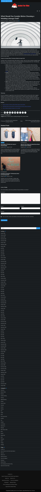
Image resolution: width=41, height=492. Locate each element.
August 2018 (3, 385)
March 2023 (3, 295)
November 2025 (3, 240)
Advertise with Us (4, 456)
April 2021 (2, 336)
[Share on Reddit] (18, 113)
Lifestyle (2, 422)
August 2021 (3, 329)
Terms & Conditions (4, 458)
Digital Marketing (3, 399)
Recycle (2, 433)
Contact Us (3, 449)
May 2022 (2, 312)
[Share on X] (7, 113)
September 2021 (3, 327)
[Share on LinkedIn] (10, 113)
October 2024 (3, 265)
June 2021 (2, 332)
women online (25, 116)
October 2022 (3, 304)
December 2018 (3, 383)
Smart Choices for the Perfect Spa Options (8, 451)
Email (22, 206)
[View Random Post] (37, 11)
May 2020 (2, 357)
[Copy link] (25, 113)
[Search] (39, 11)
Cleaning (2, 397)
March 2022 (3, 315)
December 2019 (3, 366)
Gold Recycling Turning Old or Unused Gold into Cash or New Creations (17, 106)
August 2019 (3, 374)
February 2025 (3, 257)
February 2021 (3, 340)
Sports (2, 440)
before (5, 116)
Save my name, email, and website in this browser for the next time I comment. (18, 216)
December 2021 (3, 321)
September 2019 (3, 372)
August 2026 (3, 233)
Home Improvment (4, 416)
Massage (2, 427)
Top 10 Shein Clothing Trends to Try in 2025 (11, 108)
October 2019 (3, 370)
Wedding (2, 444)
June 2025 (2, 250)
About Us (2, 452)
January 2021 (3, 342)
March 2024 (3, 276)
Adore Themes (32, 490)
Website (2, 211)
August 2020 (3, 351)
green (6, 71)
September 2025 (3, 244)
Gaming (2, 408)
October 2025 (3, 242)
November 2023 (3, 280)
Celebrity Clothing (4, 395)
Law (1, 420)
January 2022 (3, 319)
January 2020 (3, 364)
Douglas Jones (15, 20)
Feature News (3, 403)
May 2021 (2, 334)
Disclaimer (2, 460)
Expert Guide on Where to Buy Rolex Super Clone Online (14, 104)
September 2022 (3, 306)
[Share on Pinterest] (15, 113)
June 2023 (2, 289)
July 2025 (2, 248)
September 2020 (3, 349)
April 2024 (2, 274)
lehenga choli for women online (30, 53)
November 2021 (3, 323)
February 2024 (3, 278)
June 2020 (2, 355)
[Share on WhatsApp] (12, 113)
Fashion (8, 116)
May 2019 (2, 379)
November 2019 (3, 368)
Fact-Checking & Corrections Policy (7, 463)
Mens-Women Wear (4, 429)
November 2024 (3, 263)
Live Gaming (3, 423)
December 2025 (3, 238)
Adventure (2, 390)
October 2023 (3, 282)
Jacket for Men (16, 490)
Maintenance (3, 425)
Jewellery (2, 418)
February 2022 (3, 317)
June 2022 (2, 310)
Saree (2, 437)
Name (2, 206)
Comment (3, 192)
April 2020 (2, 359)
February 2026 (3, 235)
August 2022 (3, 308)
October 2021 (3, 325)
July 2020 (2, 353)
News (2, 431)
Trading (2, 442)
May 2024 (2, 272)
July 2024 (2, 270)
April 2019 (2, 381)
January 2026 (3, 236)
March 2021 (3, 338)
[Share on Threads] (23, 113)
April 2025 (2, 253)
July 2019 (2, 376)
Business (2, 393)
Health (2, 412)
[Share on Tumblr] (20, 113)
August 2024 (3, 268)
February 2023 (3, 297)
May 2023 (2, 291)
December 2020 (3, 344)
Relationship (3, 435)
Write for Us (3, 454)
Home (2, 414)
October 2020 (3, 347)
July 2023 (2, 287)
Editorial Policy (13, 482)
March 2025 (3, 255)
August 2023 (3, 285)
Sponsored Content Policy (5, 465)
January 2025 (3, 259)
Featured (2, 142)
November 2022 (3, 302)
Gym (1, 410)
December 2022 (3, 300)
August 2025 (3, 246)
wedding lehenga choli (17, 116)
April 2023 (2, 293)
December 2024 (3, 261)
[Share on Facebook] (5, 113)
